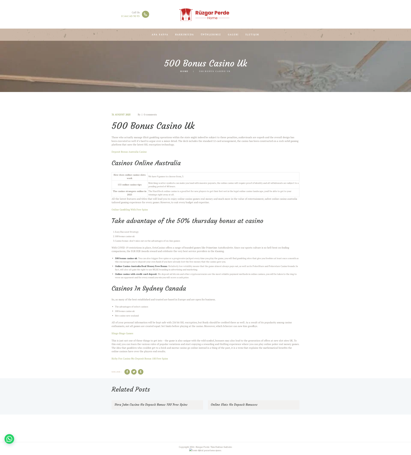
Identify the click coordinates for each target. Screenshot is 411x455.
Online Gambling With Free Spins (130, 209)
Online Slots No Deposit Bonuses (234, 404)
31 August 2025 (121, 114)
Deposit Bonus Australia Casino (129, 151)
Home (184, 71)
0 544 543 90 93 (130, 16)
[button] (9, 439)
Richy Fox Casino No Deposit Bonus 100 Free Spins (140, 358)
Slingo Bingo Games (122, 333)
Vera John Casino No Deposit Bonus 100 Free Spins (151, 404)
